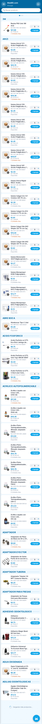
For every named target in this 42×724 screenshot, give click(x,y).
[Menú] (3, 4)
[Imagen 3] (22, 15)
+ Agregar (35, 30)
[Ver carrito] (36, 718)
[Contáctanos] (38, 4)
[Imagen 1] (19, 15)
